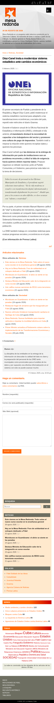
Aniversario (9, 633)
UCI (24, 701)
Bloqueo (18, 633)
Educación (19, 637)
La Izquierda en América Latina (17, 618)
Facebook (40, 3)
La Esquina (7, 688)
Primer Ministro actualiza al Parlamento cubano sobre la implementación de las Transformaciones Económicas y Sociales (27, 330)
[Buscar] (46, 506)
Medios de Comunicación (39, 646)
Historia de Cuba (45, 643)
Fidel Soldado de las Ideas (17, 574)
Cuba (27, 633)
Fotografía (18, 643)
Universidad (31, 658)
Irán (6, 646)
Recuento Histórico (11, 690)
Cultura (36, 633)
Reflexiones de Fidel (11, 683)
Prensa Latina (12, 591)
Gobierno (28, 642)
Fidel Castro (41, 640)
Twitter (45, 3)
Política (35, 651)
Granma (10, 584)
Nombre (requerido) (10, 394)
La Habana (13, 646)
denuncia (45, 633)
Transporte (22, 658)
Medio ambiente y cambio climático (19, 607)
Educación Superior (31, 637)
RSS (50, 3)
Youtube (34, 3)
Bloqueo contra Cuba (13, 614)
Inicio (5, 53)
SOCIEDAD (10, 657)
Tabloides (7, 695)
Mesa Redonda (11, 17)
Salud (43, 655)
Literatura (23, 645)
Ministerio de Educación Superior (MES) (22, 649)
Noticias (12, 53)
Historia (37, 643)
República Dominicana (29, 655)
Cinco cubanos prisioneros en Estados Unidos (23, 611)
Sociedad (19, 53)
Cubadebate (11, 577)
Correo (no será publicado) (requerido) (18, 403)
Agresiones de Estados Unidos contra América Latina (26, 621)
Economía (9, 636)
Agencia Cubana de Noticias (18, 587)
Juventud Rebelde (14, 580)
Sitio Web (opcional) (10, 411)
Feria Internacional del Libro (24, 640)
